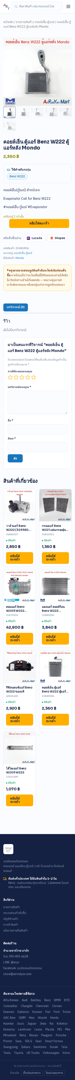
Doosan (37, 1012)
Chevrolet (42, 1006)
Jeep (43, 1023)
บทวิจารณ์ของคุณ (19, 387)
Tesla (7, 1053)
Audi (25, 1000)
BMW (57, 1000)
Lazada (37, 238)
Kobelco (62, 1023)
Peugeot (46, 1035)
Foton (66, 1012)
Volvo (66, 1053)
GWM (22, 1017)
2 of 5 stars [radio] (16, 377)
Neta (23, 1035)
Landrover (24, 1029)
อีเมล (12, 438)
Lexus (38, 1029)
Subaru (25, 1047)
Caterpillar (10, 1006)
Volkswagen (51, 1053)
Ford (57, 1012)
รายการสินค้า (24, 22)
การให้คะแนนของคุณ (20, 371)
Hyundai (8, 1023)
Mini (67, 1029)
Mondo (20, 258)
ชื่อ (10, 420)
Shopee (60, 238)
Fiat (47, 1012)
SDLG (28, 1041)
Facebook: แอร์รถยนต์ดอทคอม (22, 968)
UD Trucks (33, 1053)
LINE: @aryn (11, 962)
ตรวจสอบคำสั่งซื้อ (14, 913)
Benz (47, 1000)
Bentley (36, 1000)
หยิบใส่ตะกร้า (39, 223)
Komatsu (9, 1029)
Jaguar (31, 1023)
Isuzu (20, 1023)
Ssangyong (10, 1047)
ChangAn (26, 1006)
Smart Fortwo (54, 1041)
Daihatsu (23, 1012)
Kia (52, 1023)
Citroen (57, 1006)
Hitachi (42, 1017)
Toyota (18, 1053)
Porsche (61, 1035)
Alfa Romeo (11, 1000)
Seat (38, 1041)
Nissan (33, 1035)
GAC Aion (9, 1017)
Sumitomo (40, 1047)
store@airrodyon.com (17, 974)
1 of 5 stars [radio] (10, 377)
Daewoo (8, 1012)
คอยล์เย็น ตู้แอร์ (44, 22)
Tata (64, 1047)
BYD (67, 1000)
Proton (7, 1041)
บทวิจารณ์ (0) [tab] (16, 307)
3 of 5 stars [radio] (21, 377)
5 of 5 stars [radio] (33, 377)
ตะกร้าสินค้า (10, 924)
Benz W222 (17, 176)
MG (60, 1029)
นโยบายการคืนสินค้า (15, 930)
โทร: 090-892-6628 (15, 956)
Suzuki (54, 1047)
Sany (18, 1041)
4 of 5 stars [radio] (27, 377)
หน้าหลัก (8, 22)
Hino (32, 1017)
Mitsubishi (9, 1035)
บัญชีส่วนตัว (10, 918)
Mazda (49, 1029)
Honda (54, 1017)
